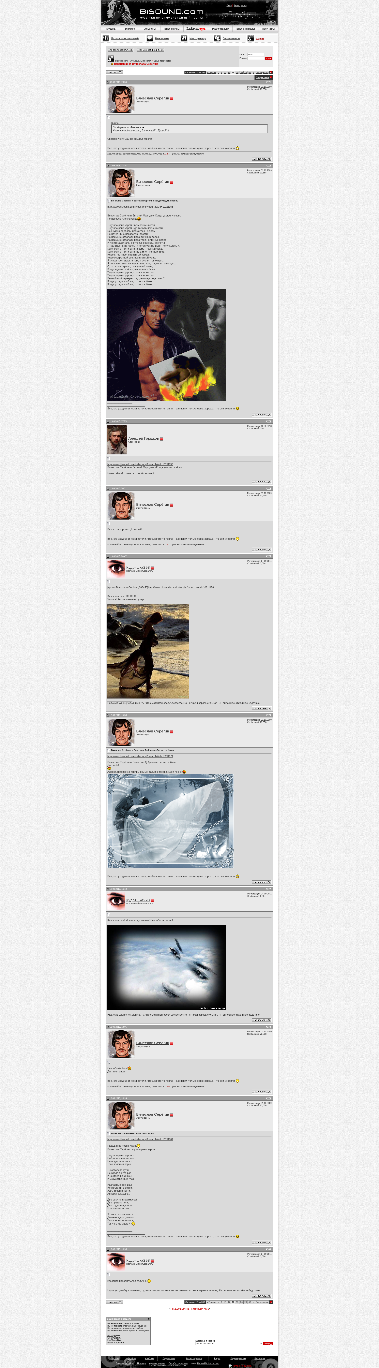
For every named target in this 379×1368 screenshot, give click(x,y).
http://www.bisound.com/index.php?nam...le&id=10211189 (140, 1139)
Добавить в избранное (265, 24)
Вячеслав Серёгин (152, 98)
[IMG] (110, 1340)
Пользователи (231, 38)
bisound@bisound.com (208, 1363)
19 (237, 72)
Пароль (243, 58)
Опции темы (262, 77)
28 (245, 72)
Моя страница (198, 38)
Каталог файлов (194, 1358)
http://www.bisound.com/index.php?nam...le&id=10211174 (140, 756)
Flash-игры (268, 28)
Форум (260, 38)
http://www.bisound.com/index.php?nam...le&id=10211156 (140, 206)
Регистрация (240, 5)
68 (250, 72)
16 (225, 72)
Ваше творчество (162, 61)
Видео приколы (245, 28)
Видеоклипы (171, 28)
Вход (229, 5)
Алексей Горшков (143, 438)
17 (229, 72)
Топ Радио (193, 28)
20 (241, 72)
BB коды (111, 1335)
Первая (211, 72)
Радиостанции (220, 28)
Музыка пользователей (125, 38)
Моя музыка (162, 38)
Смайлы (111, 1338)
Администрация (157, 1363)
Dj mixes (132, 1358)
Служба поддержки (178, 1363)
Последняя (262, 72)
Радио (217, 1358)
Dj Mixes (130, 28)
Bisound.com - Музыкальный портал (133, 61)
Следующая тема (200, 1309)
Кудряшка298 (138, 567)
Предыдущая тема (180, 1309)
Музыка (110, 28)
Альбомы (150, 28)
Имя (241, 54)
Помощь (271, 21)
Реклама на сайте (125, 1363)
